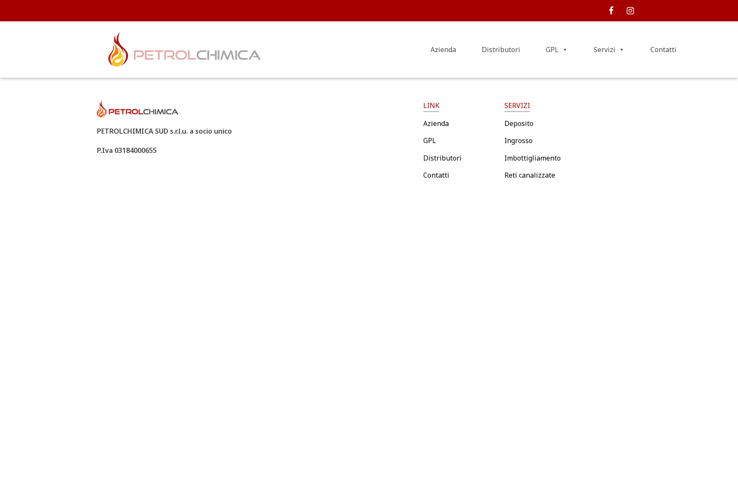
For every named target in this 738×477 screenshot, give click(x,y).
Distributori (501, 49)
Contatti (663, 49)
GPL (552, 49)
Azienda (443, 49)
